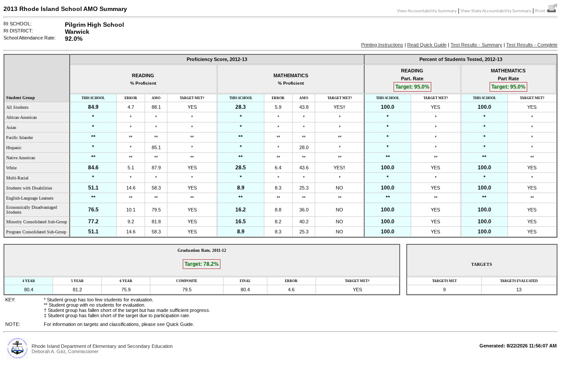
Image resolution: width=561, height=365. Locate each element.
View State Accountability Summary (496, 11)
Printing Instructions (382, 44)
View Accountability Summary (427, 11)
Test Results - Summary (476, 44)
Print (541, 11)
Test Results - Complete (531, 44)
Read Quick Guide (427, 44)
